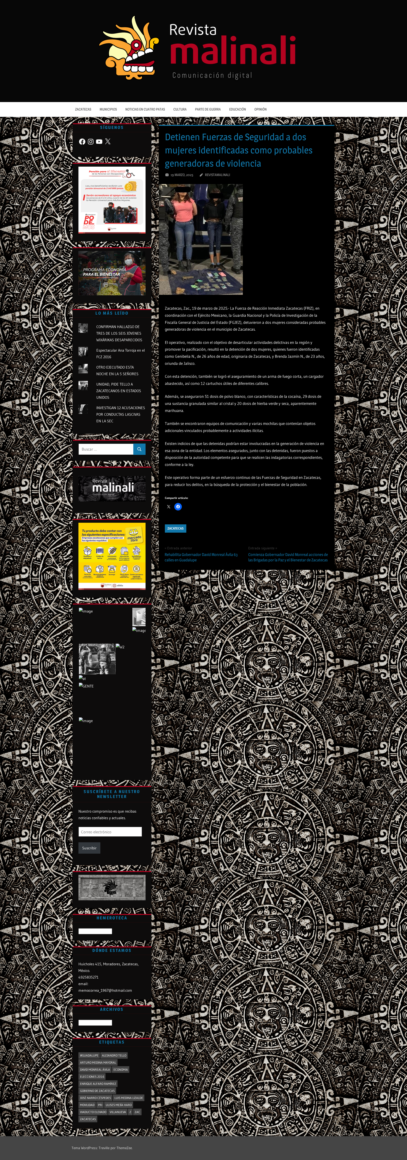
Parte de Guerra (208, 109)
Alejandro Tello (114, 1055)
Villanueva (118, 1112)
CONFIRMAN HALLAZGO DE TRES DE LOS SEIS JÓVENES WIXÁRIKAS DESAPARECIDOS (119, 333)
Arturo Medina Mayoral (98, 1062)
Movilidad (87, 1105)
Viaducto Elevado (93, 1112)
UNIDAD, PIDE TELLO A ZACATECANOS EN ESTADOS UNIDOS (118, 391)
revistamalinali (217, 175)
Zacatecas (83, 109)
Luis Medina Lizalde (128, 1098)
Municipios (108, 109)
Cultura (180, 109)
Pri (100, 1105)
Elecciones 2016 (92, 1076)
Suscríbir (89, 848)
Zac (137, 1112)
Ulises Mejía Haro (119, 1105)
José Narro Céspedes (95, 1098)
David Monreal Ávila (95, 1069)
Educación (237, 109)
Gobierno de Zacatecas (97, 1091)
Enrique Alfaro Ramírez (98, 1084)
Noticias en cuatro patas (145, 109)
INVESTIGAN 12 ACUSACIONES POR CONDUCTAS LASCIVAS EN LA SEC (120, 414)
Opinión (260, 109)
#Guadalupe (89, 1055)
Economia (121, 1069)
